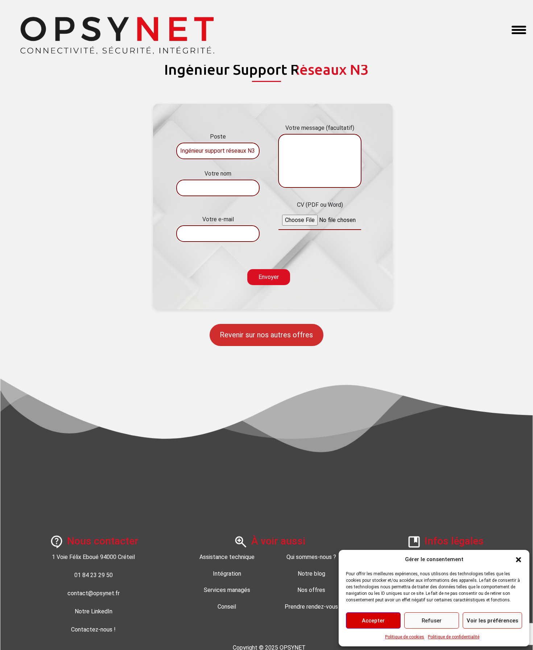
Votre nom (217, 173)
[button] (518, 559)
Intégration (227, 573)
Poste (218, 136)
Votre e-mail (218, 219)
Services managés (227, 590)
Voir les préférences (492, 620)
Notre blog (311, 573)
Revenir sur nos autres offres (266, 334)
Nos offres (311, 590)
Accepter (373, 620)
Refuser (432, 620)
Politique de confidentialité (453, 636)
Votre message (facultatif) (319, 127)
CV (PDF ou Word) (320, 204)
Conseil (227, 606)
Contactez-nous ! (93, 629)
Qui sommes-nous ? (311, 557)
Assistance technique (227, 557)
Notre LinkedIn (93, 611)
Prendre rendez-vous (311, 606)
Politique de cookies (404, 636)
